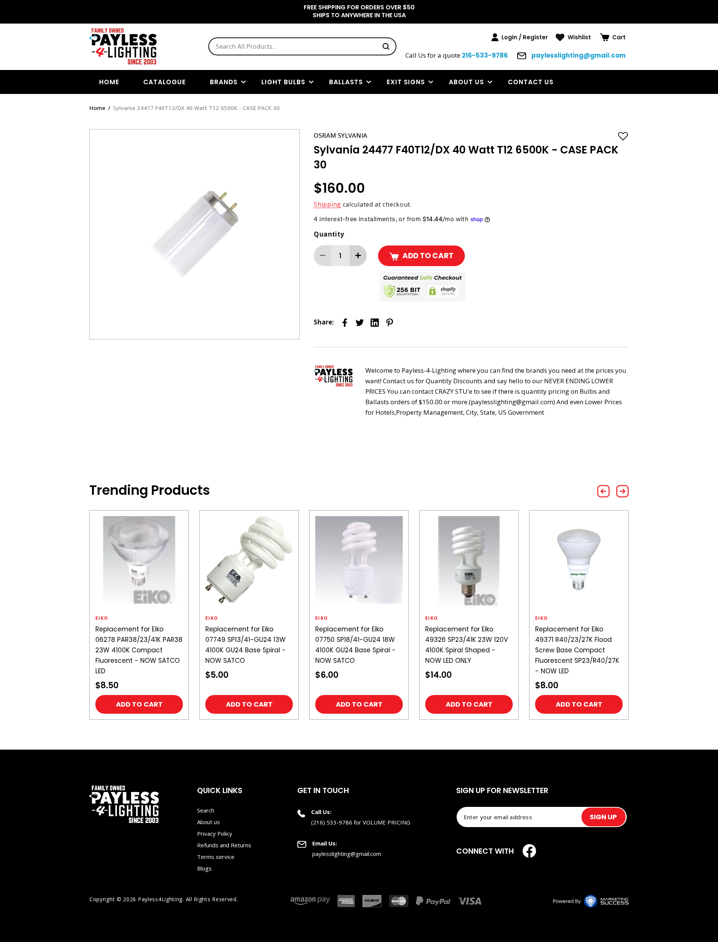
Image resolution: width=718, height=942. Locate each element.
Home (97, 108)
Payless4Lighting (160, 899)
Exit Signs (406, 81)
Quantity (329, 234)
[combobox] (302, 46)
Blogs (204, 868)
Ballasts (346, 81)
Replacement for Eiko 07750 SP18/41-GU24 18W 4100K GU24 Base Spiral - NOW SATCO (355, 645)
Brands (223, 81)
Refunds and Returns (224, 845)
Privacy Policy (214, 833)
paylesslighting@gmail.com (578, 55)
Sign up (603, 816)
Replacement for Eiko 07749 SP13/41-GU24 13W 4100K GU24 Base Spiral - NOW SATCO (245, 645)
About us (466, 81)
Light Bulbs (283, 81)
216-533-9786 (485, 55)
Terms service (215, 856)
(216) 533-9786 (331, 822)
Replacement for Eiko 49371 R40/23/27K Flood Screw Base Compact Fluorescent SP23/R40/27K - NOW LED (577, 650)
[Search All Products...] (386, 46)
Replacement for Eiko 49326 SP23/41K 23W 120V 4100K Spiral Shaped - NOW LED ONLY (466, 645)
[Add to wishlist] (623, 135)
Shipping (327, 204)
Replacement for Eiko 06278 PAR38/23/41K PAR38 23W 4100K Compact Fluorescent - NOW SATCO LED (138, 650)
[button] (613, 37)
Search (205, 810)
